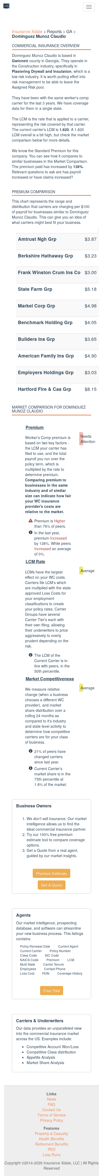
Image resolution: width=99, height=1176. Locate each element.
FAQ (51, 1104)
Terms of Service (51, 1115)
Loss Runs (51, 1154)
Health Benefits (51, 1138)
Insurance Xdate (27, 31)
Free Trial (52, 990)
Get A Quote (51, 885)
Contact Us (51, 1109)
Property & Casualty (51, 1133)
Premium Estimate (51, 873)
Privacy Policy (51, 1120)
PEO (51, 1149)
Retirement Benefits (51, 1144)
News (51, 1099)
